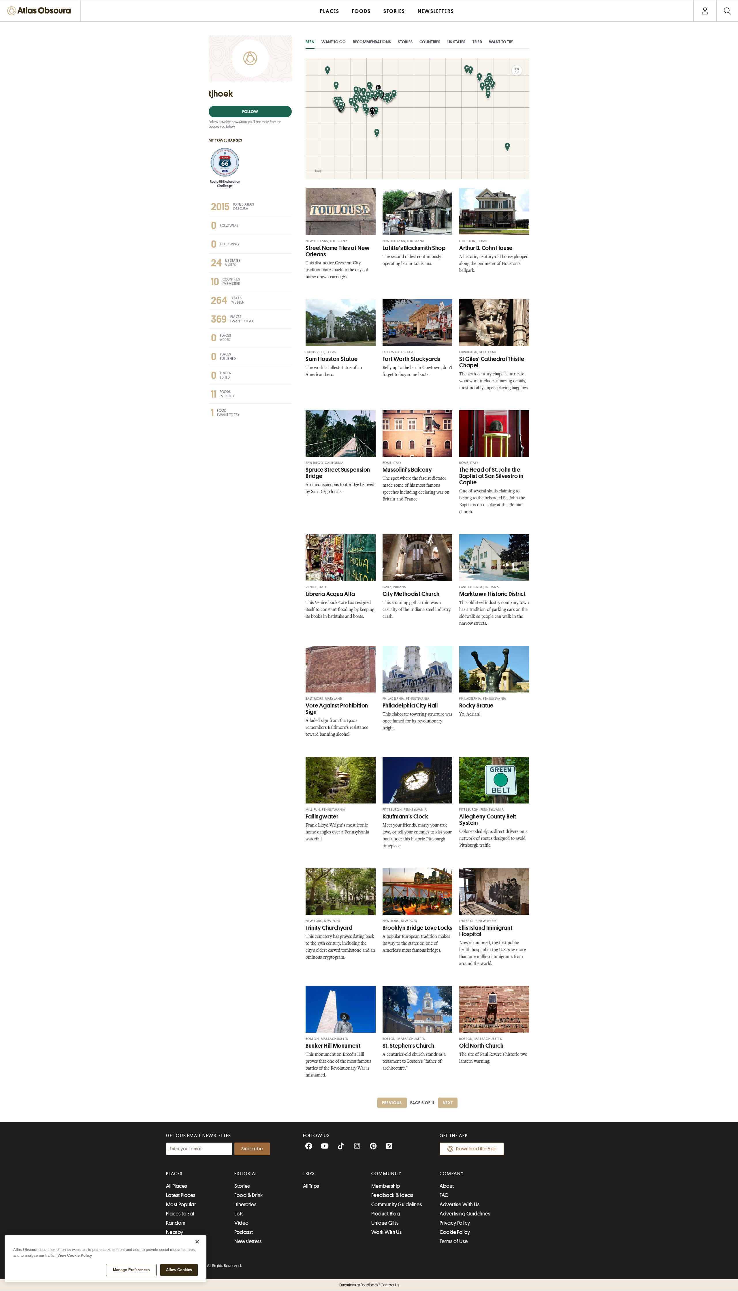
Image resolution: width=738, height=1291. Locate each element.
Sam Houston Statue (331, 359)
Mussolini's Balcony (407, 470)
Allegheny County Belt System (487, 820)
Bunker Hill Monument (333, 1046)
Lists (238, 1213)
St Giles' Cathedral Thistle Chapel (491, 362)
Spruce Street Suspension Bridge (338, 473)
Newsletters (247, 1241)
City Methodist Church (411, 594)
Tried (477, 42)
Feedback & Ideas (392, 1195)
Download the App (476, 1149)
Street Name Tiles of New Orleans (338, 251)
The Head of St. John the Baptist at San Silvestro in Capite (491, 476)
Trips (309, 1173)
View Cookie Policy (74, 1255)
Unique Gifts (384, 1223)
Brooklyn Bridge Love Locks (417, 928)
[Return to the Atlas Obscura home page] (40, 11)
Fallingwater (322, 817)
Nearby (174, 1232)
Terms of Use (454, 1241)
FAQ (444, 1195)
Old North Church (481, 1046)
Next (448, 1103)
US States (456, 42)
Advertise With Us (459, 1204)
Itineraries (245, 1204)
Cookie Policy (455, 1232)
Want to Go (333, 42)
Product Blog (385, 1213)
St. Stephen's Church (408, 1046)
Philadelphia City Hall (410, 706)
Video (241, 1223)
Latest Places (180, 1195)
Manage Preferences (131, 1270)
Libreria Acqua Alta (330, 594)
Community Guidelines (396, 1204)
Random (176, 1223)
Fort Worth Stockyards (411, 359)
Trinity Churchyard (329, 928)
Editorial (245, 1173)
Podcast (243, 1232)
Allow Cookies (179, 1270)
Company (452, 1173)
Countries (429, 42)
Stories (405, 42)
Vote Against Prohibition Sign (337, 709)
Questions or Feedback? (369, 1285)
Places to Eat (180, 1213)
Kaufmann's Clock (405, 817)
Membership (385, 1186)
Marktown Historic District (492, 594)
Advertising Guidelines (465, 1213)
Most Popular (181, 1204)
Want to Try (501, 42)
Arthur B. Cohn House (486, 248)
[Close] (197, 1241)
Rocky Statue (476, 706)
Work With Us (386, 1232)
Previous (392, 1103)
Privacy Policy (455, 1223)
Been (310, 42)
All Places (176, 1186)
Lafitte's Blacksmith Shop (414, 248)
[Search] (727, 11)
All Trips (311, 1186)
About (447, 1186)
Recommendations (372, 42)
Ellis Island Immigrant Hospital (485, 931)
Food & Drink (248, 1195)
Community (386, 1173)
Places (174, 1173)
